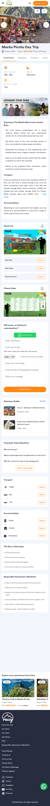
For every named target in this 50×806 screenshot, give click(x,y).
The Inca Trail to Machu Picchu (16, 699)
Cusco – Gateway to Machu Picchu (31, 408)
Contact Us (6, 755)
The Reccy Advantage (10, 767)
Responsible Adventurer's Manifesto (16, 745)
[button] (4, 25)
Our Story (5, 729)
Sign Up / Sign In (41, 3)
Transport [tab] (34, 58)
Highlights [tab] (22, 58)
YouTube (9, 789)
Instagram (9, 785)
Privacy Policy (7, 763)
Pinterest (9, 793)
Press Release (7, 751)
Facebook (9, 777)
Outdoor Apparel (8, 771)
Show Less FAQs (25, 468)
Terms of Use (7, 759)
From (23, 705)
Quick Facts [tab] (9, 58)
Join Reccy (6, 737)
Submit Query (25, 389)
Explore (40, 260)
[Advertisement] (25, 641)
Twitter (8, 781)
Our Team (5, 733)
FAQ (3, 741)
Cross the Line (7, 725)
